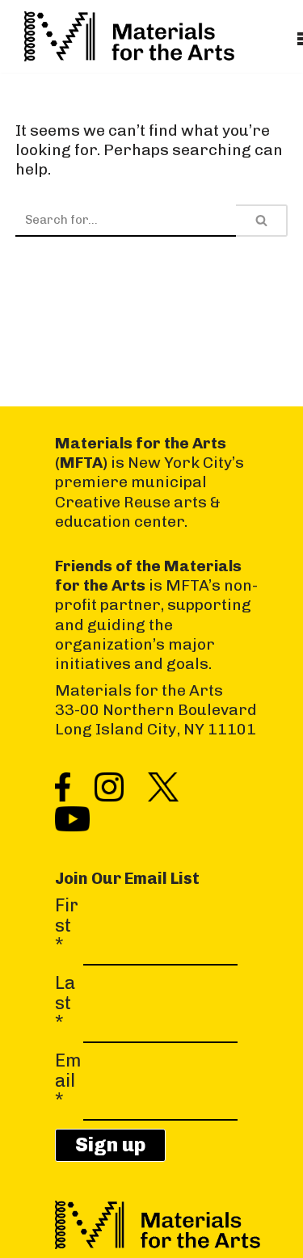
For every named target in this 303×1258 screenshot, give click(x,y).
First (66, 925)
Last (65, 1003)
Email (68, 1080)
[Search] (262, 220)
